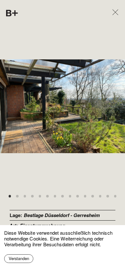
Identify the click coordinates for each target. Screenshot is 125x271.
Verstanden (19, 258)
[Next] (94, 106)
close (111, 5)
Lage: (16, 215)
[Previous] (31, 106)
